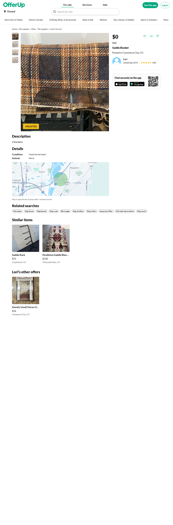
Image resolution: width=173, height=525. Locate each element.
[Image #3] (15, 52)
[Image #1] (15, 36)
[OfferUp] (14, 5)
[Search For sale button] (54, 11)
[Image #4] (15, 59)
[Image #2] (15, 44)
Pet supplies (24, 29)
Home (14, 29)
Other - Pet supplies (39, 29)
